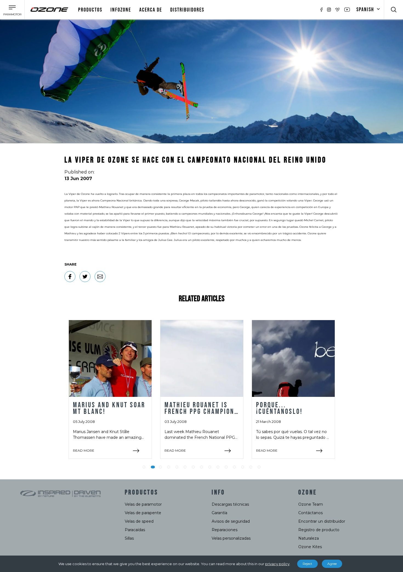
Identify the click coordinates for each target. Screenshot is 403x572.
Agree (332, 564)
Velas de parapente (143, 512)
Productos (90, 10)
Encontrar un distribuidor (321, 521)
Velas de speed (139, 521)
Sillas (129, 538)
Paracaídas (135, 529)
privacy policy (277, 564)
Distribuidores (187, 10)
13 (242, 467)
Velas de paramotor (143, 504)
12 (234, 467)
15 (259, 467)
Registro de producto (318, 529)
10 (218, 467)
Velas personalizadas (231, 538)
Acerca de (150, 10)
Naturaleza (308, 538)
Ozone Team (310, 504)
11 (226, 467)
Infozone (120, 10)
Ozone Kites (310, 546)
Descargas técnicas (230, 504)
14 (250, 467)
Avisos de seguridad (231, 521)
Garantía (219, 512)
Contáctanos (310, 512)
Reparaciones (224, 529)
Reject (307, 564)
